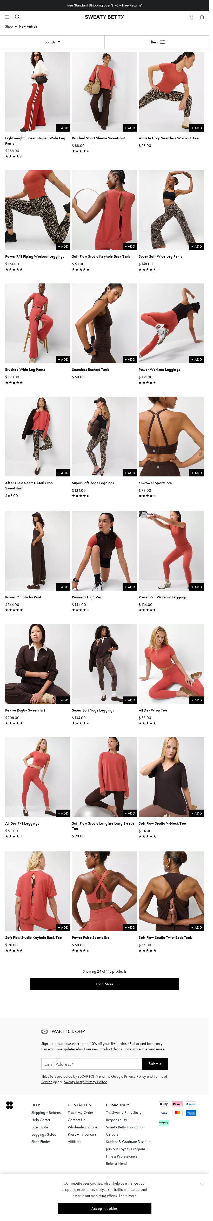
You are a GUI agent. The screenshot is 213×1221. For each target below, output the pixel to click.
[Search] (17, 17)
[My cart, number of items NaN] (202, 17)
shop (9, 26)
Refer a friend (116, 1163)
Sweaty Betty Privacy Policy (85, 1082)
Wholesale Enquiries (83, 1127)
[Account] (191, 17)
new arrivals (28, 26)
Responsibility (116, 1119)
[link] (104, 19)
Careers (112, 1134)
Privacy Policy (135, 1076)
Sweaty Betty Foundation (125, 1127)
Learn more (127, 1195)
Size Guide (39, 1127)
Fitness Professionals (121, 1156)
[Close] (201, 1184)
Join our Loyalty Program (125, 1149)
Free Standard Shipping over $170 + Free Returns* (104, 5)
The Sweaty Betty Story (124, 1112)
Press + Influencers (82, 1134)
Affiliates (74, 1141)
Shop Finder (40, 1141)
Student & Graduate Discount (128, 1141)
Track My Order (81, 1112)
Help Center (40, 1119)
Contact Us (76, 1119)
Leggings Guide (43, 1134)
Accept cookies (104, 1208)
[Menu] (7, 17)
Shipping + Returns (46, 1112)
